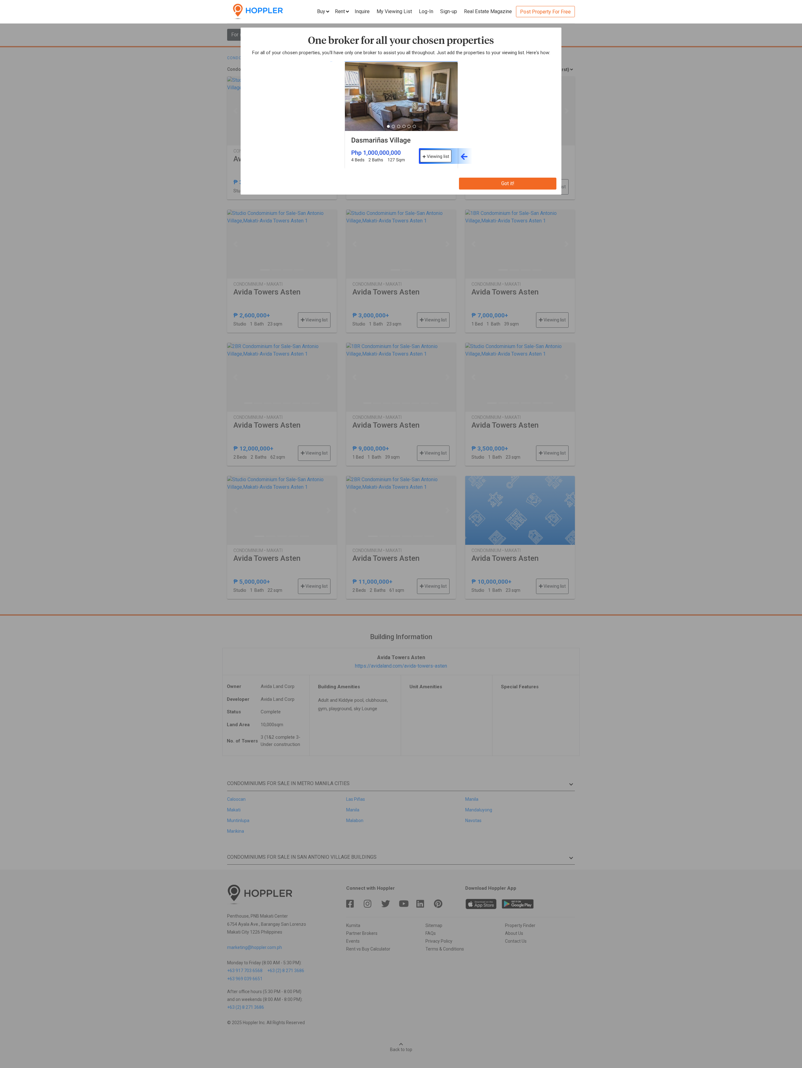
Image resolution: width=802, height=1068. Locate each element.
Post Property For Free (545, 12)
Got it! (507, 183)
